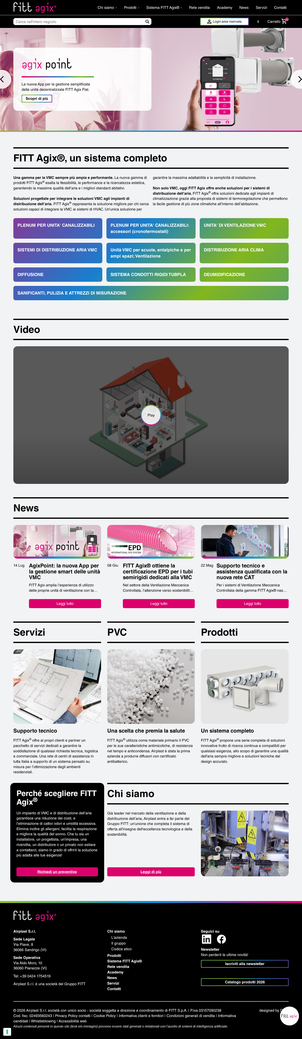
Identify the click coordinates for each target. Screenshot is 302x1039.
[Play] (151, 415)
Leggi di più (151, 872)
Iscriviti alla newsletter (244, 964)
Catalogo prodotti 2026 (245, 982)
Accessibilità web (73, 1021)
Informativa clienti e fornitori (141, 1016)
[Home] (45, 7)
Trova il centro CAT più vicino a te (55, 96)
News (244, 7)
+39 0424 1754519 (35, 976)
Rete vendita (199, 7)
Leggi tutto (65, 603)
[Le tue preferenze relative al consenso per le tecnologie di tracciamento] (7, 1032)
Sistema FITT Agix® (163, 7)
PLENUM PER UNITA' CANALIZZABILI (56, 225)
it (258, 21)
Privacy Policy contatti (72, 1016)
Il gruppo (118, 943)
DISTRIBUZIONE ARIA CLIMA (234, 249)
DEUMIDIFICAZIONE (224, 274)
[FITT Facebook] (221, 939)
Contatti (280, 7)
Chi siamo (106, 7)
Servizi (261, 7)
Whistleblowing (43, 1021)
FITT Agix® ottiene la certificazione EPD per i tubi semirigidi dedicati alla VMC (158, 571)
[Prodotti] (245, 686)
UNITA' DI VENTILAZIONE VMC (235, 225)
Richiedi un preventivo (57, 872)
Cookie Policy (104, 1016)
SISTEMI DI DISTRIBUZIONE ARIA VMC (57, 249)
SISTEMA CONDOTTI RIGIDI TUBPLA (148, 274)
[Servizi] (57, 686)
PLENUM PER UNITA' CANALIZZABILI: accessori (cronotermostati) (150, 228)
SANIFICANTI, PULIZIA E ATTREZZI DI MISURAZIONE (71, 293)
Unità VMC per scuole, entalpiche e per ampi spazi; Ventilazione (151, 253)
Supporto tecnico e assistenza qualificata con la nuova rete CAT (252, 571)
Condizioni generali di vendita (191, 1016)
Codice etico (121, 949)
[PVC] (151, 686)
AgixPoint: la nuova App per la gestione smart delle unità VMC (64, 571)
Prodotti (130, 7)
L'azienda (119, 937)
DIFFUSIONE (30, 274)
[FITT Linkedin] (206, 939)
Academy (224, 7)
